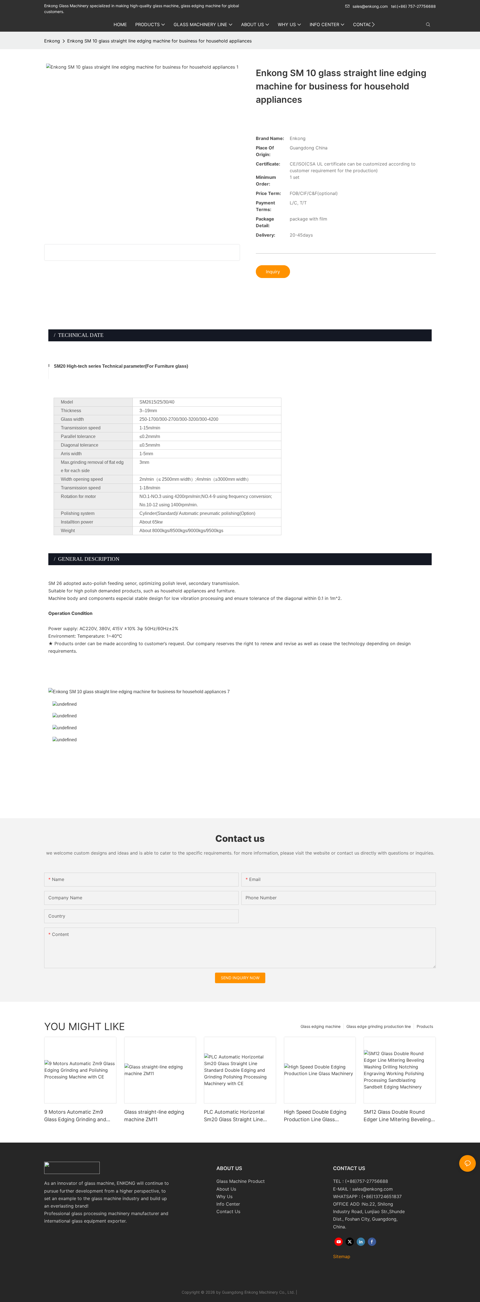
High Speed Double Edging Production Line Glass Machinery (315, 1116)
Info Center (228, 1204)
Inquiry (273, 271)
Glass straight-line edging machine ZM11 (154, 1115)
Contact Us (228, 1211)
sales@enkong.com (370, 6)
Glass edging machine (321, 1026)
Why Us (224, 1196)
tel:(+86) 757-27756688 (413, 6)
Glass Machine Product (240, 1181)
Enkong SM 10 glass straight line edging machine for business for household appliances (159, 41)
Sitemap (341, 1256)
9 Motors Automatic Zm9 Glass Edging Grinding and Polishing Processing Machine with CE (79, 1116)
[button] (373, 24)
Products (425, 1026)
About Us (226, 1189)
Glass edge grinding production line (378, 1026)
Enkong (52, 41)
